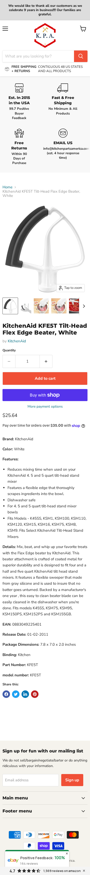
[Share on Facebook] (6, 694)
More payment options (45, 407)
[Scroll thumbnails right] (83, 306)
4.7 (12, 871)
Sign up (72, 780)
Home (7, 187)
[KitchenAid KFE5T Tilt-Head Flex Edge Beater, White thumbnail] (10, 306)
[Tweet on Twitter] (16, 694)
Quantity (9, 350)
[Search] (81, 56)
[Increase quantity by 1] (46, 361)
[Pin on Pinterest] (34, 694)
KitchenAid (17, 341)
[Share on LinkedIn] (25, 694)
